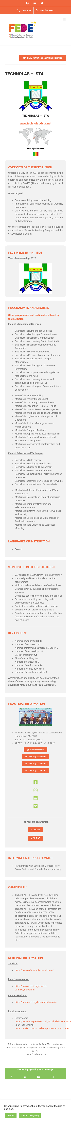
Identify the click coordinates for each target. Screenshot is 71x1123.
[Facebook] (11, 1076)
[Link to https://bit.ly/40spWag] (36, 782)
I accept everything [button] (30, 1115)
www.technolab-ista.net (35, 123)
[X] (25, 1076)
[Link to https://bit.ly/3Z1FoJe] (36, 790)
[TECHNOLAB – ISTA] (35, 709)
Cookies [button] (11, 1115)
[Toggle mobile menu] (64, 19)
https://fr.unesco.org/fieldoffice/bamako (35, 1002)
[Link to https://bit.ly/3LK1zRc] (36, 806)
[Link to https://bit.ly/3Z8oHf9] (36, 798)
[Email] (52, 1076)
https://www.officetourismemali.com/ (34, 970)
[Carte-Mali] (35, 128)
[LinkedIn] (38, 1076)
